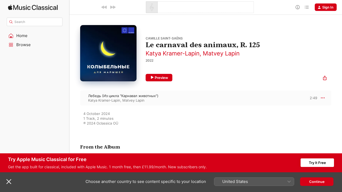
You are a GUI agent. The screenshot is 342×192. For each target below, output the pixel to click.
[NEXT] (112, 7)
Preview (161, 77)
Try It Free (317, 163)
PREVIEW (311, 97)
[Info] (297, 7)
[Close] (8, 181)
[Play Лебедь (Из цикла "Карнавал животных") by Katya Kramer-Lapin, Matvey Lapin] (75, 98)
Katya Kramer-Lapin (173, 53)
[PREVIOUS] (104, 7)
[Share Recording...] (325, 78)
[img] (33, 7)
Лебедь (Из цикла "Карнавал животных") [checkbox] (123, 96)
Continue (317, 181)
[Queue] (306, 7)
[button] (35, 36)
